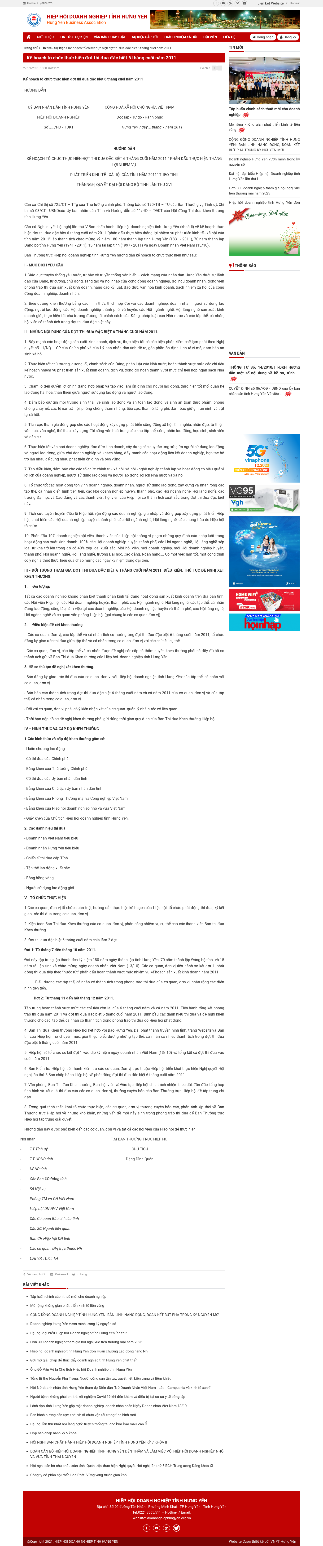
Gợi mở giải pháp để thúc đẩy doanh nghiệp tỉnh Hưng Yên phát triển (83, 1360)
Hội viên (210, 37)
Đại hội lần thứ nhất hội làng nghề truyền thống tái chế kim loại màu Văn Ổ (88, 1424)
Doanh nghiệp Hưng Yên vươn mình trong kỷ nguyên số (73, 1324)
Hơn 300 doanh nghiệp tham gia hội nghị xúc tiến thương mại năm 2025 (86, 1342)
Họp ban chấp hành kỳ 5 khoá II (54, 1433)
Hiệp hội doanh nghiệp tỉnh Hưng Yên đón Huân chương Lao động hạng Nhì (89, 1351)
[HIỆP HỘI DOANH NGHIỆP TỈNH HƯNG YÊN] (33, 19)
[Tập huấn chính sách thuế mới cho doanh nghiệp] (264, 80)
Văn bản (237, 353)
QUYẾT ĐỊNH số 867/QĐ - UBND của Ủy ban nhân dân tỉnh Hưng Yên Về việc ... (264, 391)
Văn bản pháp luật (110, 37)
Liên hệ (229, 37)
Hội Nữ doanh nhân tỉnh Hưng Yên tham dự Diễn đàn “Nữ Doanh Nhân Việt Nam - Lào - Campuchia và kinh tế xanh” (120, 1388)
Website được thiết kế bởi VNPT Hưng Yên (262, 1541)
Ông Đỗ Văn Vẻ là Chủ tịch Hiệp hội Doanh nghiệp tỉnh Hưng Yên (81, 1369)
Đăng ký (289, 37)
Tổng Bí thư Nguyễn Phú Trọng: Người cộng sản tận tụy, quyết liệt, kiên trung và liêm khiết (100, 1378)
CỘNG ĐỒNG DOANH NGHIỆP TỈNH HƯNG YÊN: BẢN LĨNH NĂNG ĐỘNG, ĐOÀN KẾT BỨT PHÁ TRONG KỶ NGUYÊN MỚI (124, 1315)
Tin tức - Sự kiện (74, 37)
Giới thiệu (45, 37)
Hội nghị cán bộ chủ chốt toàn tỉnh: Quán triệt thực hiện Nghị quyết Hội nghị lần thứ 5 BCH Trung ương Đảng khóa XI (121, 1466)
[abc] (225, 19)
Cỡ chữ (205, 68)
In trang (82, 1274)
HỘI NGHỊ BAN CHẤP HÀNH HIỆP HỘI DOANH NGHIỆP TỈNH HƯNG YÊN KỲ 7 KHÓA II (98, 1442)
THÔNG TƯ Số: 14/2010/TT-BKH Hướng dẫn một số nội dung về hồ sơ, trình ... (264, 370)
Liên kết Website (271, 3)
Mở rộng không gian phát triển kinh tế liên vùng (67, 1305)
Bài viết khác (36, 1284)
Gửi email (61, 1274)
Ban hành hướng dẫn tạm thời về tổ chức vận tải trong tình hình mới (83, 1415)
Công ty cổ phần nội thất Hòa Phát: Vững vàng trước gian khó (78, 1475)
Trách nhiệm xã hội (180, 37)
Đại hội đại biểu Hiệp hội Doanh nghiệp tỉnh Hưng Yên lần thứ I (79, 1333)
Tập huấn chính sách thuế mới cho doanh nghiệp (68, 1296)
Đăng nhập (264, 37)
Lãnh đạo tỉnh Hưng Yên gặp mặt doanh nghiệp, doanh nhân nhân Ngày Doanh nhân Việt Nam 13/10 (108, 1406)
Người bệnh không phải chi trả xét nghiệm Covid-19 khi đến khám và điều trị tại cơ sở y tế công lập (107, 1397)
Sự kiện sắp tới (145, 37)
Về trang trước (36, 1274)
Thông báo (245, 265)
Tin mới (236, 47)
